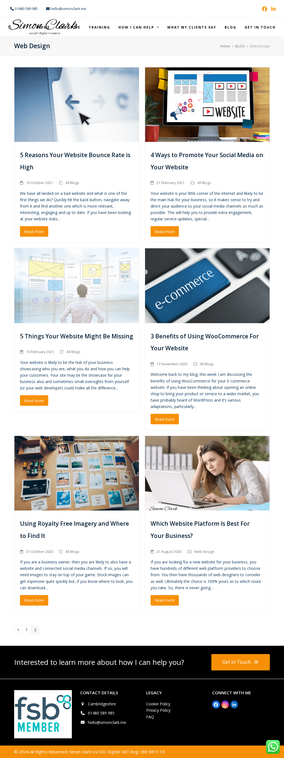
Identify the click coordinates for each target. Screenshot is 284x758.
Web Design (204, 551)
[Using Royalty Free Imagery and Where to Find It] (76, 473)
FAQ (150, 716)
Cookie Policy (158, 703)
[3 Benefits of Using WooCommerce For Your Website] (207, 285)
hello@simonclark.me (107, 722)
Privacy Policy (158, 710)
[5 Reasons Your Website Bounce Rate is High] (76, 104)
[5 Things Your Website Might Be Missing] (76, 285)
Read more (34, 231)
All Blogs (72, 182)
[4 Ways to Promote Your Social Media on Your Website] (207, 104)
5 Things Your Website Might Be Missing (76, 336)
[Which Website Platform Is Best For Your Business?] (207, 473)
